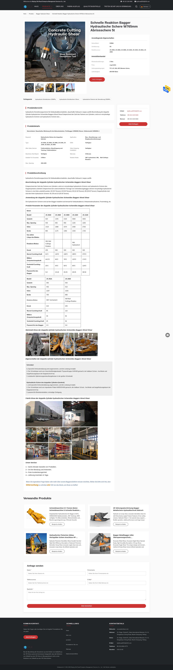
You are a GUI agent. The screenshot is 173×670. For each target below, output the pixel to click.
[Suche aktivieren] (136, 6)
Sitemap (68, 649)
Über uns (60, 6)
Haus (36, 6)
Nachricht (30, 589)
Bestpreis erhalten (57, 524)
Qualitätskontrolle (92, 6)
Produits (31, 13)
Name (29, 570)
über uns (68, 635)
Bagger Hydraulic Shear (43, 13)
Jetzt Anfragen (133, 124)
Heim (24, 13)
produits (68, 640)
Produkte (46, 6)
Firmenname (91, 570)
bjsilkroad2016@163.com (143, 1)
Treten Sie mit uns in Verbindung (117, 6)
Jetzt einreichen (86, 606)
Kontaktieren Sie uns (72, 644)
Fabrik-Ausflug (73, 6)
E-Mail (89, 579)
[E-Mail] (167, 335)
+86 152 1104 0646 (132, 115)
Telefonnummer (31, 579)
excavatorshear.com (122, 629)
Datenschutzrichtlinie (72, 654)
